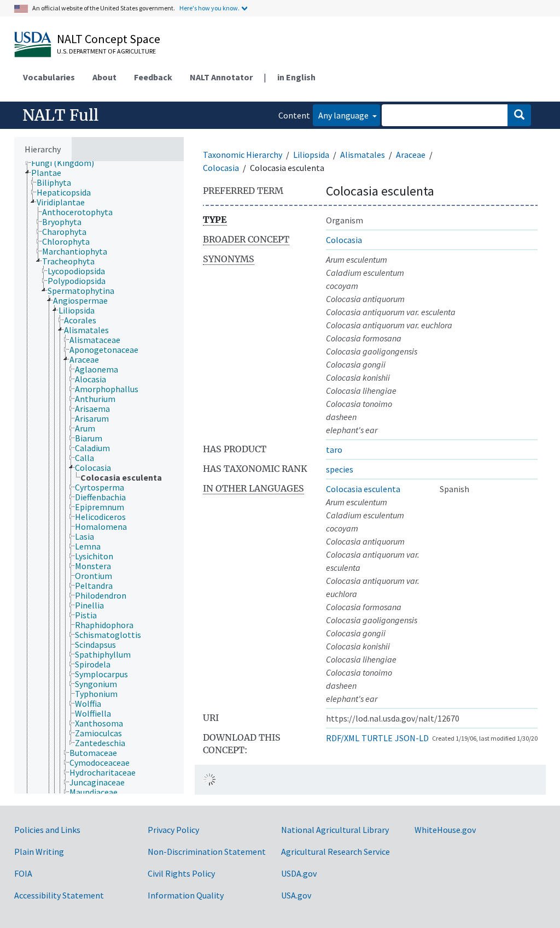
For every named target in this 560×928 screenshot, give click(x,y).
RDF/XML (342, 737)
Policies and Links (47, 829)
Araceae (410, 154)
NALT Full (60, 115)
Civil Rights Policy (181, 873)
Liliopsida (311, 154)
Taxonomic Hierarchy (242, 154)
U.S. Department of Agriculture (106, 51)
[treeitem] (67, 163)
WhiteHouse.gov (445, 829)
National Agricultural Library (335, 829)
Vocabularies (49, 77)
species (339, 469)
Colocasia (221, 167)
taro (334, 449)
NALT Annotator (221, 77)
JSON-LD (412, 737)
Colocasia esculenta (363, 488)
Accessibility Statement (59, 895)
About (104, 77)
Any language (344, 115)
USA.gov (296, 895)
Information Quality (186, 895)
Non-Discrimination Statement (207, 851)
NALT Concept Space (108, 38)
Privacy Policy (173, 829)
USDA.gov (299, 873)
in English (296, 77)
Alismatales (362, 154)
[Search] (519, 115)
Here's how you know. (209, 8)
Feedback (153, 77)
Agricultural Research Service (335, 851)
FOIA (23, 873)
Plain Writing (39, 851)
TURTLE (377, 737)
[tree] (99, 477)
